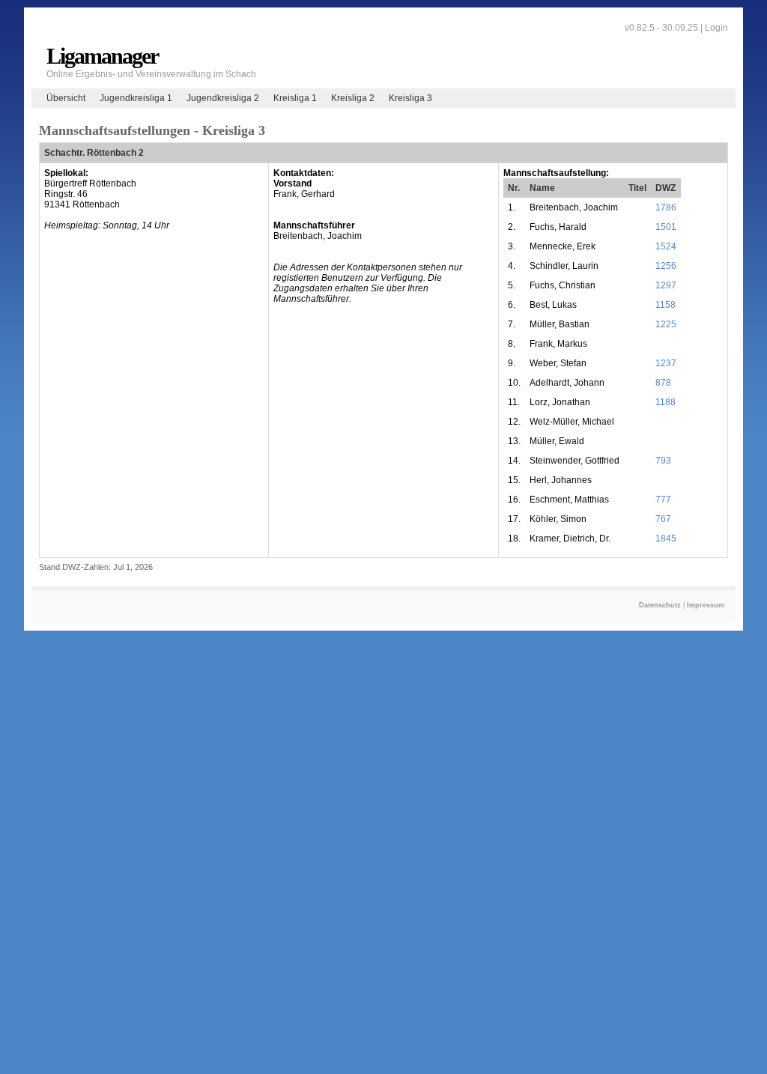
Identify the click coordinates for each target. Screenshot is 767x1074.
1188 (665, 402)
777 (663, 499)
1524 (665, 246)
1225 (665, 324)
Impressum (705, 605)
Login (716, 27)
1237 (665, 363)
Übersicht (65, 98)
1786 (665, 207)
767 (663, 519)
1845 (665, 538)
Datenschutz (660, 605)
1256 (665, 266)
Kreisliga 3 (410, 98)
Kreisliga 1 (295, 98)
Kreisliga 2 (353, 98)
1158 (665, 305)
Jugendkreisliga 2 (223, 98)
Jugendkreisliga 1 (136, 98)
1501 (665, 227)
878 (663, 382)
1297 (665, 285)
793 (663, 460)
